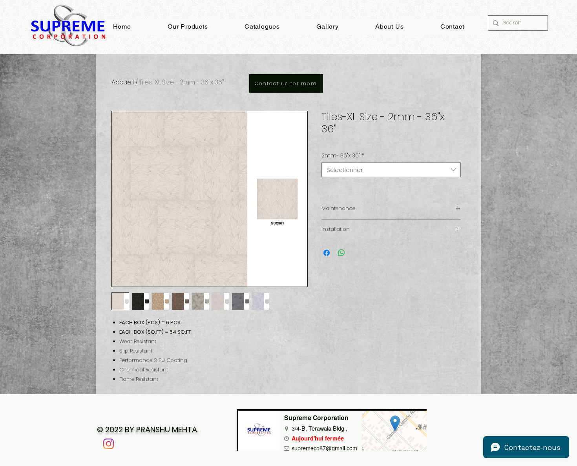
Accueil (122, 82)
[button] (328, 26)
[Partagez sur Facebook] (326, 253)
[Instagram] (108, 444)
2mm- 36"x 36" (342, 155)
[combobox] (391, 170)
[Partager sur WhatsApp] (341, 253)
